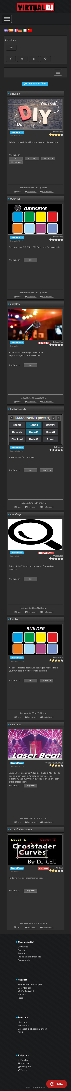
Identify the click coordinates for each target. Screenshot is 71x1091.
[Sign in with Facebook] (11, 59)
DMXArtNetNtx (18, 409)
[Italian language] (25, 30)
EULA (20, 1032)
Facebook (24, 1060)
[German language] (20, 30)
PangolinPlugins (55, 762)
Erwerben (22, 950)
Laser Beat (16, 724)
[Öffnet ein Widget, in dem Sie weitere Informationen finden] (56, 1084)
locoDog (59, 132)
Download (23, 946)
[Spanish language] (11, 30)
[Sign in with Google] (45, 59)
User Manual (24, 988)
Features (22, 953)
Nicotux (59, 447)
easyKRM (15, 304)
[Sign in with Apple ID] (34, 59)
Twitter (23, 1070)
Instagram (25, 1066)
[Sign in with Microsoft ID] (22, 59)
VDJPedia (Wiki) (26, 991)
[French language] (15, 30)
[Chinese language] (30, 30)
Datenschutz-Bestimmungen (32, 1029)
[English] (6, 30)
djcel (61, 867)
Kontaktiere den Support (30, 984)
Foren (20, 998)
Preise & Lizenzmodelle (29, 956)
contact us (23, 1025)
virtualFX (15, 94)
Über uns (22, 1022)
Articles (22, 994)
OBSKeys (15, 199)
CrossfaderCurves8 (21, 829)
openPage (16, 514)
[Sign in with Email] (11, 47)
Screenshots (24, 960)
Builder (14, 619)
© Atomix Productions (35, 1087)
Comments (32, 192)
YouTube (24, 1063)
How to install (48, 192)
